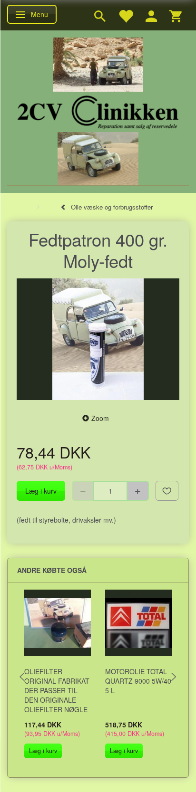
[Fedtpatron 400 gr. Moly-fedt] (98, 339)
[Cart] (175, 15)
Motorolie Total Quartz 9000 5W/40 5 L (138, 681)
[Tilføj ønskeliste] (167, 491)
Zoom (100, 418)
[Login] (151, 15)
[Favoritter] (125, 15)
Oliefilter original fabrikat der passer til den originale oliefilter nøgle (56, 690)
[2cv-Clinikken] (98, 111)
